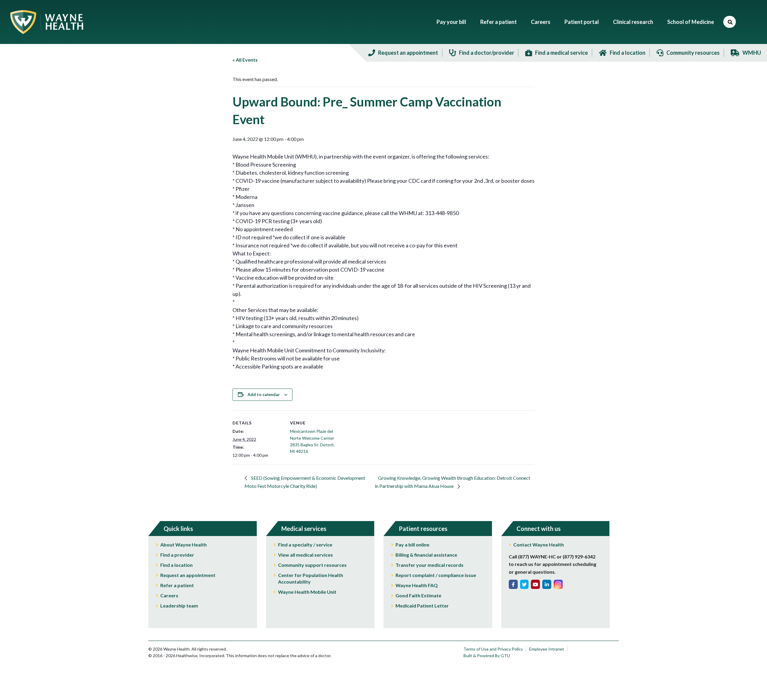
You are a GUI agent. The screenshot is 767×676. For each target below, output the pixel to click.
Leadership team (179, 605)
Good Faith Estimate (418, 595)
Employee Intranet (546, 648)
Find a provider (177, 555)
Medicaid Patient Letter (422, 605)
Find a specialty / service (305, 544)
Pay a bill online (412, 544)
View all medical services (305, 555)
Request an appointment (187, 575)
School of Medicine (690, 22)
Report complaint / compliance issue (435, 575)
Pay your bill (451, 22)
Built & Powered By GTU (486, 655)
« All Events (245, 60)
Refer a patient (498, 22)
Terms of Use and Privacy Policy (493, 648)
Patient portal (581, 22)
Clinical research (633, 22)
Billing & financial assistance (426, 555)
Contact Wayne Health (538, 544)
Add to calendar (263, 394)
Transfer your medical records (429, 565)
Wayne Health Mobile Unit (307, 592)
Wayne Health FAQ (416, 585)
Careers (540, 22)
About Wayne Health (183, 544)
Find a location (176, 565)
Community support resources (312, 565)
